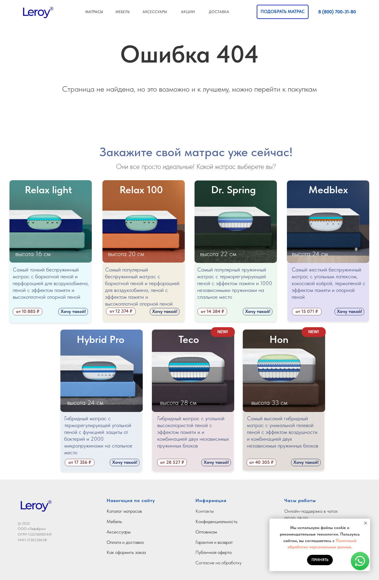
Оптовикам (206, 532)
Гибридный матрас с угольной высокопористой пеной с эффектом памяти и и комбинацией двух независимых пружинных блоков (193, 432)
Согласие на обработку (218, 562)
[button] (283, 12)
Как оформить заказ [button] (126, 552)
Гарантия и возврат (214, 542)
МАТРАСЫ (94, 11)
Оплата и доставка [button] (125, 542)
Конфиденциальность (216, 521)
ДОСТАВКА (219, 11)
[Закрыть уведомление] (366, 523)
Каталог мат (118, 511)
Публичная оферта (213, 552)
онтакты (206, 511)
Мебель (114, 521)
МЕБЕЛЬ (122, 11)
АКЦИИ (188, 11)
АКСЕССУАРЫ (154, 11)
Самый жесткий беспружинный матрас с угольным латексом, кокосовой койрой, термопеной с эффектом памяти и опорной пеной (328, 283)
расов (136, 511)
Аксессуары (119, 532)
